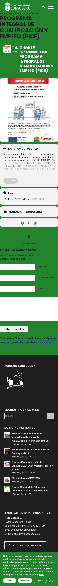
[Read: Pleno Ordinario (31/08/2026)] (7, 480)
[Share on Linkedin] (35, 223)
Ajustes (40, 580)
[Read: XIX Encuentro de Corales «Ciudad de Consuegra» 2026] (7, 451)
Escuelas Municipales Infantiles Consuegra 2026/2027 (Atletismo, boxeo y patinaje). (32, 465)
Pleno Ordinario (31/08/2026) (26, 478)
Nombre (43, 266)
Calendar (16, 212)
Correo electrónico (48, 277)
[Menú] (49, 6)
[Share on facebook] (22, 223)
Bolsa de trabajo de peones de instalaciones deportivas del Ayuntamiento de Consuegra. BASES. (30, 437)
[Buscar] (42, 6)
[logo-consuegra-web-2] (24, 6)
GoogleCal (34, 212)
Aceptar (9, 580)
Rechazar (25, 580)
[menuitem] (42, 6)
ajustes (40, 574)
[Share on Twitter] (28, 223)
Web (41, 289)
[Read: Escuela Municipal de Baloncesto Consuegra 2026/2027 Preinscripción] (7, 489)
